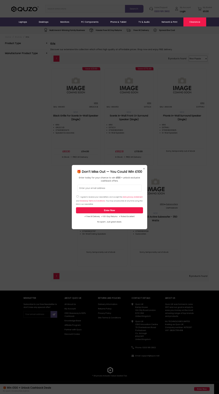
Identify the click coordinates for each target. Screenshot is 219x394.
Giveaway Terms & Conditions (92, 201)
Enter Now (109, 210)
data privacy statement (133, 197)
